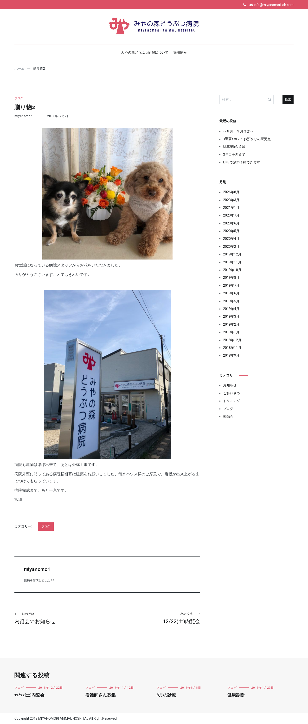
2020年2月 (231, 246)
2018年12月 (232, 340)
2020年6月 (231, 223)
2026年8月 (231, 192)
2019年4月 (231, 309)
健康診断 (236, 695)
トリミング (231, 401)
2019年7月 (231, 285)
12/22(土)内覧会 (181, 618)
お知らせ (230, 385)
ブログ (18, 98)
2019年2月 (231, 324)
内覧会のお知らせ (35, 618)
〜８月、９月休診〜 (238, 131)
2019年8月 (231, 277)
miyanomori (23, 116)
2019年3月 (231, 316)
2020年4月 (231, 239)
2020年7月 (231, 215)
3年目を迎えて (234, 154)
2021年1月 (231, 208)
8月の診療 (166, 695)
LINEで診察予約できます (241, 162)
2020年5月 (231, 231)
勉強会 (228, 416)
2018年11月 (232, 348)
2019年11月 (232, 262)
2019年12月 (232, 254)
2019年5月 (231, 301)
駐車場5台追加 (234, 147)
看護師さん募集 (100, 695)
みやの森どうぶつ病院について (144, 52)
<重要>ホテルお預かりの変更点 (247, 139)
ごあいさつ (231, 393)
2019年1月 (231, 332)
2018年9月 (231, 355)
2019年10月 (232, 270)
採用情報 (180, 52)
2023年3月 (231, 200)
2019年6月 (231, 293)
